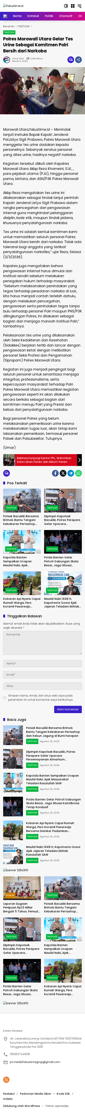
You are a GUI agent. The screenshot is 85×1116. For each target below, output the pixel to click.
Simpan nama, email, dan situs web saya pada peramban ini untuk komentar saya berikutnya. (40, 698)
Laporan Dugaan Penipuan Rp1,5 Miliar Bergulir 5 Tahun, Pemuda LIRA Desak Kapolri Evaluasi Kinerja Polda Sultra (21, 908)
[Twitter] (63, 473)
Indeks (8, 1099)
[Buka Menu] (72, 6)
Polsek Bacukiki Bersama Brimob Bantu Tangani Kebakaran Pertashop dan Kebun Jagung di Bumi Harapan (21, 520)
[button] (66, 6)
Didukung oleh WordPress (21, 1106)
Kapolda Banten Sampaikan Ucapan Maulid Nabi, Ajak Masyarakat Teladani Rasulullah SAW (18, 561)
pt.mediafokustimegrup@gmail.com (35, 1062)
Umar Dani (18, 59)
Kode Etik (63, 1094)
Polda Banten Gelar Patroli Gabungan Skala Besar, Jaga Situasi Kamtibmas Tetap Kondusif (61, 561)
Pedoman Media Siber (35, 1094)
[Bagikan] (78, 59)
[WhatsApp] (78, 473)
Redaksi (8, 1094)
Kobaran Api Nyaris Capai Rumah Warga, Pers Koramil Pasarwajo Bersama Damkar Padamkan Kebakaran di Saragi (21, 603)
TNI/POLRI (9, 32)
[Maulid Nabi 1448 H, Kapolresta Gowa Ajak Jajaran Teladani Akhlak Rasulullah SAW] (63, 583)
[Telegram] (70, 473)
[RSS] (6, 1080)
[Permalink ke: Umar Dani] (7, 59)
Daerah (10, 895)
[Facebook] (55, 473)
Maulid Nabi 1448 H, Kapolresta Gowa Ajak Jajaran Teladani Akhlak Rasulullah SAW (61, 603)
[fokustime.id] (13, 6)
